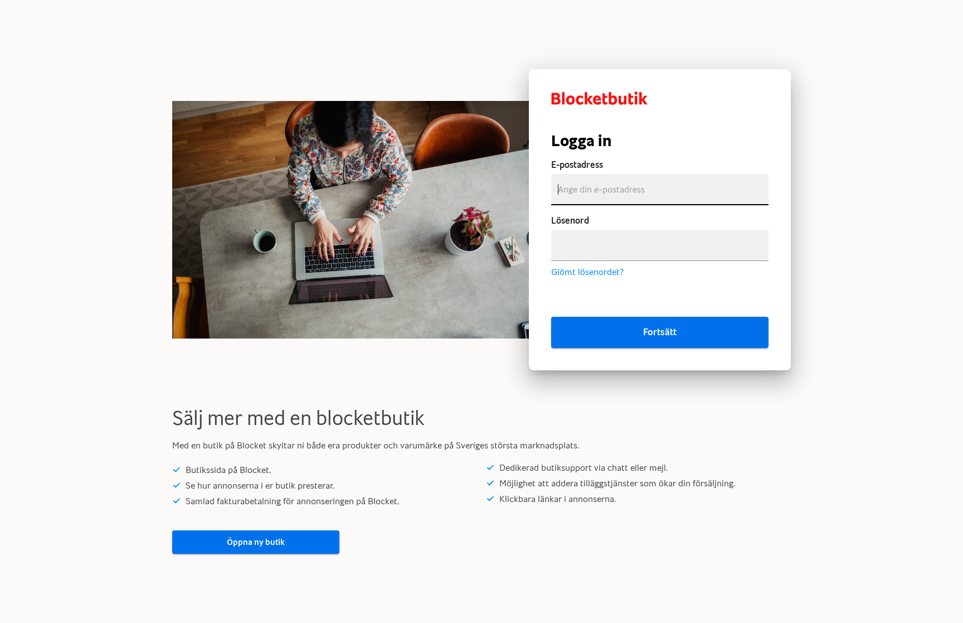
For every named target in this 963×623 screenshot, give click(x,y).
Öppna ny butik (256, 542)
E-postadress (577, 165)
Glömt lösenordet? (587, 272)
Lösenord (570, 220)
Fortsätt (660, 331)
